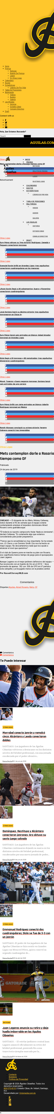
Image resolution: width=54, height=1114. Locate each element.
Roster (7, 83)
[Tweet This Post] (29, 252)
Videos (13, 95)
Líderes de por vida (18, 87)
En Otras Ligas (16, 78)
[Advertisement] (27, 208)
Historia (13, 104)
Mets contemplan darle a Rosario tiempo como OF (22, 164)
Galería (13, 99)
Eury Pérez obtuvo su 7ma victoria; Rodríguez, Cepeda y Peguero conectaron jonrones (25, 244)
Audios (13, 97)
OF (36, 587)
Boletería (13, 1077)
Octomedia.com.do (27, 1093)
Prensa (8, 68)
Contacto (13, 1074)
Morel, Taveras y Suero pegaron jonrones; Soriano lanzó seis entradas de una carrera (25, 382)
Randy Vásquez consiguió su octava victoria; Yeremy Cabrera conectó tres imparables (23, 429)
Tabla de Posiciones (13, 90)
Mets (31, 587)
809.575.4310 (10, 1088)
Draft (7, 111)
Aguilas (12, 587)
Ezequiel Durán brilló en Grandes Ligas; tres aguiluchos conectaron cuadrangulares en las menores (24, 267)
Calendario (9, 80)
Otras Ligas (5, 238)
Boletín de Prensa (17, 73)
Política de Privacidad (18, 1079)
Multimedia (9, 92)
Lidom (12, 76)
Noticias (13, 71)
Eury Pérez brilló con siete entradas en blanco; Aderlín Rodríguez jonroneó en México (24, 406)
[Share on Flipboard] (29, 254)
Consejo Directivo (17, 109)
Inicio (7, 66)
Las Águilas (9, 102)
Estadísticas (10, 85)
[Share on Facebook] (29, 250)
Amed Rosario (22, 587)
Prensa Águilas (7, 761)
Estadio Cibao (15, 106)
